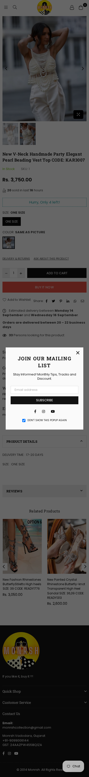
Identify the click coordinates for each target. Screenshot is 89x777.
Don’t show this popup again (47, 420)
